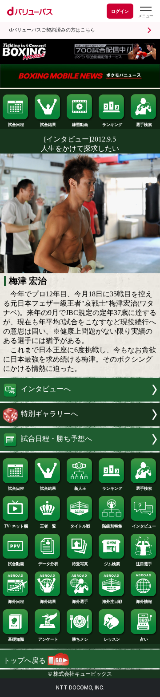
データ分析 (48, 564)
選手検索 (144, 124)
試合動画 (16, 564)
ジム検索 (112, 564)
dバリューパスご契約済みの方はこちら (52, 30)
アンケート (48, 639)
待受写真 (80, 564)
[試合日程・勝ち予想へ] (80, 449)
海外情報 (144, 601)
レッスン (112, 639)
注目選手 (144, 564)
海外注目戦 (112, 601)
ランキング (112, 124)
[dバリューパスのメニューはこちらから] (145, 12)
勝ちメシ (80, 639)
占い (144, 639)
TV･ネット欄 (16, 526)
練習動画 (80, 124)
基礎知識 (16, 639)
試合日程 (16, 124)
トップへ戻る (25, 660)
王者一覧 (48, 526)
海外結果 (48, 601)
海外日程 (16, 601)
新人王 (80, 488)
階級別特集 (112, 526)
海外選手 (80, 601)
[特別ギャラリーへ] (80, 424)
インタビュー (144, 526)
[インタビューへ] (80, 399)
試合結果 (48, 124)
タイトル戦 (80, 526)
